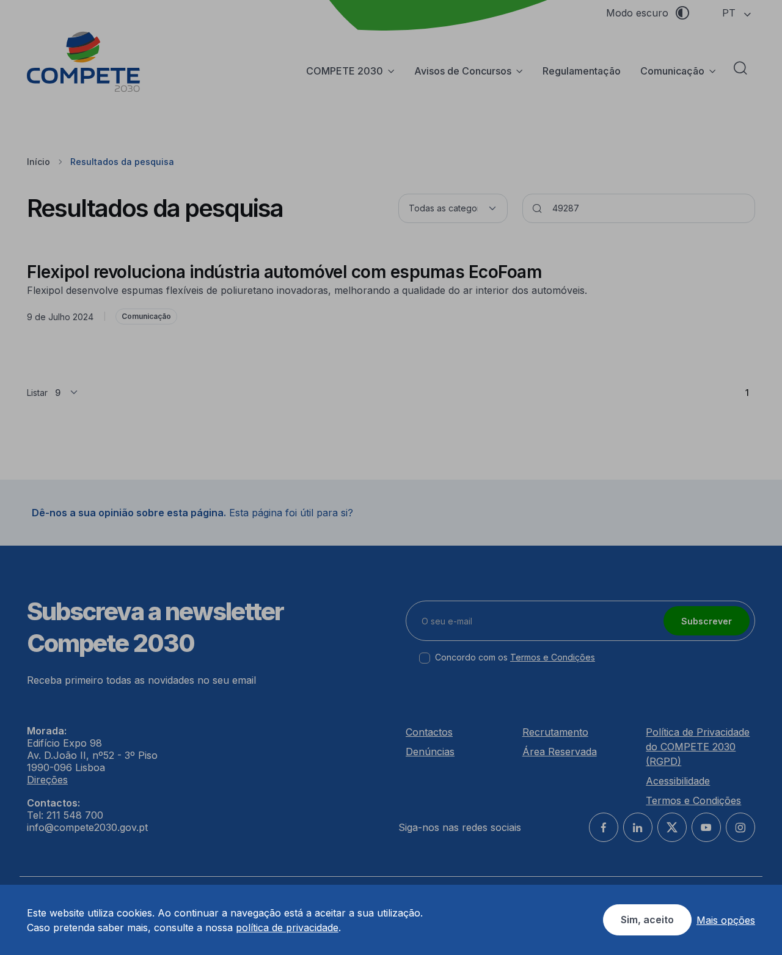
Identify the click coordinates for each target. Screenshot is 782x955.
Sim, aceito (647, 919)
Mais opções (725, 920)
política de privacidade (287, 927)
